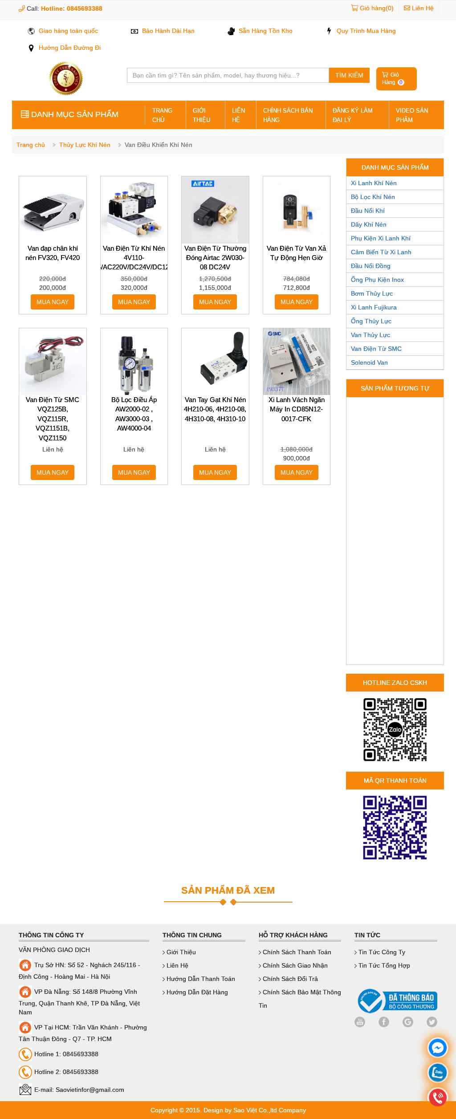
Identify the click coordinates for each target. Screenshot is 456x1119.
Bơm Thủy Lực (372, 293)
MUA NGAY (53, 301)
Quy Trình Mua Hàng (365, 30)
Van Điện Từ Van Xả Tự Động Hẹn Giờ (296, 252)
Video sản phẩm (412, 115)
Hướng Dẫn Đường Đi (69, 47)
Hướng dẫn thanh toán (200, 978)
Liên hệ (238, 115)
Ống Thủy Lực (371, 321)
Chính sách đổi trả (289, 978)
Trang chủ (30, 144)
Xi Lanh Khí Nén (374, 183)
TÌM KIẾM (349, 75)
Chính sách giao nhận (294, 965)
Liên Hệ (422, 8)
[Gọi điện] (438, 1098)
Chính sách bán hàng (288, 115)
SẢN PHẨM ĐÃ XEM (228, 890)
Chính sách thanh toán (296, 952)
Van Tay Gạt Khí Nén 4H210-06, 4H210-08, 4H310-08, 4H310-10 (215, 409)
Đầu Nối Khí (368, 210)
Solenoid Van (369, 362)
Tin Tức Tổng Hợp (383, 965)
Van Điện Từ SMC (376, 348)
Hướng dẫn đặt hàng (196, 992)
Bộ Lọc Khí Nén (373, 196)
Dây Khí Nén (369, 224)
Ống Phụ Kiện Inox (377, 279)
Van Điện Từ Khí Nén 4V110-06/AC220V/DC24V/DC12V (134, 257)
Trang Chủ (162, 115)
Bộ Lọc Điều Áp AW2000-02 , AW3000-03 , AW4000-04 (134, 414)
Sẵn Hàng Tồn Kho (265, 30)
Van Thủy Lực (370, 334)
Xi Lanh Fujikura (374, 307)
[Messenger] (438, 1049)
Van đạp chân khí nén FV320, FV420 (52, 252)
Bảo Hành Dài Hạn (167, 30)
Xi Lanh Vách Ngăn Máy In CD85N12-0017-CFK (297, 409)
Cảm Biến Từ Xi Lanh (381, 252)
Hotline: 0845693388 (71, 8)
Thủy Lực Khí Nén (84, 144)
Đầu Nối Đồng (371, 265)
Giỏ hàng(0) (377, 8)
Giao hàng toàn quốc (67, 30)
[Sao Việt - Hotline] (438, 1073)
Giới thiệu (201, 115)
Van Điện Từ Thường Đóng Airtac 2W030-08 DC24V (215, 257)
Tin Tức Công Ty (381, 952)
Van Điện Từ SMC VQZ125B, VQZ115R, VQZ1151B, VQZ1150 (52, 419)
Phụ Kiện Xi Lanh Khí (381, 238)
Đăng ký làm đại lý (353, 115)
